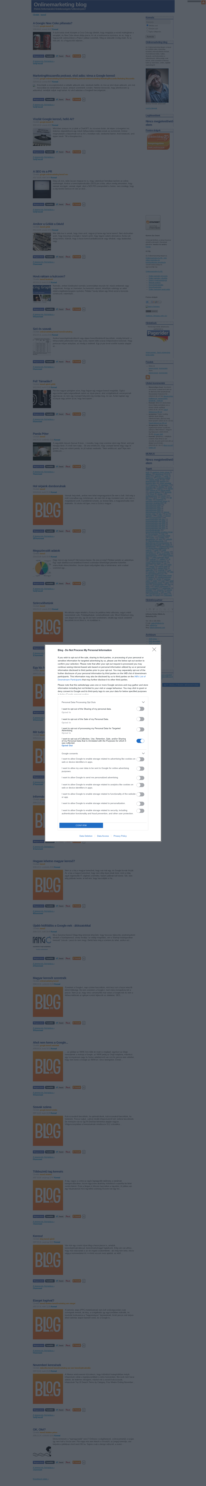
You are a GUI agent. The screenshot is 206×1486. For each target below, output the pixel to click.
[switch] (140, 709)
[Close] (155, 650)
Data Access (103, 836)
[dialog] (103, 743)
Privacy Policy (120, 836)
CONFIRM (81, 825)
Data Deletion (85, 836)
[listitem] (103, 702)
